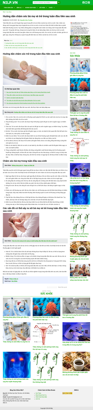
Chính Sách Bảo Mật (41, 397)
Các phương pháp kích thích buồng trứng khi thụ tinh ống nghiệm (25, 103)
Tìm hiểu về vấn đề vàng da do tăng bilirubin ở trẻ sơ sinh (23, 100)
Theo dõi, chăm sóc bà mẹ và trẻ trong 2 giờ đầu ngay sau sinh (25, 95)
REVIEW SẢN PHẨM (30, 7)
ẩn (11, 40)
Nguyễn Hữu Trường (26, 20)
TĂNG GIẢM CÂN (8, 7)
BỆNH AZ (19, 7)
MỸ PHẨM (42, 7)
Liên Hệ (38, 399)
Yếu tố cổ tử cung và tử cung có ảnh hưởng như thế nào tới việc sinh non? (34, 241)
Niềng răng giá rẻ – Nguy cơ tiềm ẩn (23, 165)
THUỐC (51, 7)
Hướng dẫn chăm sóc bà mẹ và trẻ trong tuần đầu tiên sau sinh (33, 112)
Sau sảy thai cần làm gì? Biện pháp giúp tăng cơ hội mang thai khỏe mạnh (28, 92)
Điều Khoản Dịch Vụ (41, 395)
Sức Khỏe (14, 281)
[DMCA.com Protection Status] (67, 393)
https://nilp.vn (13, 279)
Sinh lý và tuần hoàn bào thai (14, 97)
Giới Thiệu (38, 393)
